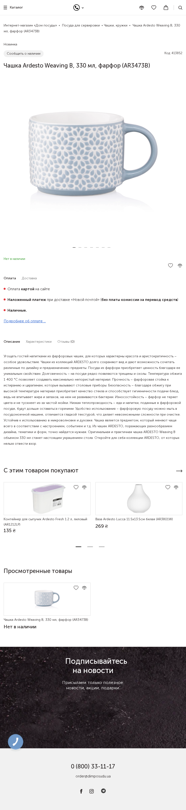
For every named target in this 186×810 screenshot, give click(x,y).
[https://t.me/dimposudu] (103, 792)
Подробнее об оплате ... (25, 321)
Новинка (10, 44)
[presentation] (179, 471)
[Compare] (141, 8)
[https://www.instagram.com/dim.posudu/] (91, 792)
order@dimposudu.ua (93, 776)
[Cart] (165, 7)
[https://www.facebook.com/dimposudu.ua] (81, 792)
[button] (74, 247)
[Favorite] (153, 7)
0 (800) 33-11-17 (93, 766)
